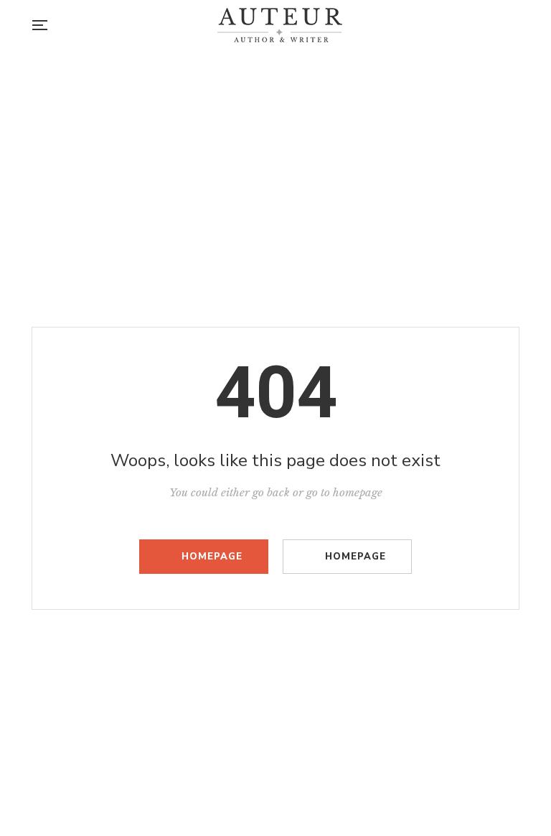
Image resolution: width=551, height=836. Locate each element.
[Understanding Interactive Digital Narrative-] (279, 25)
